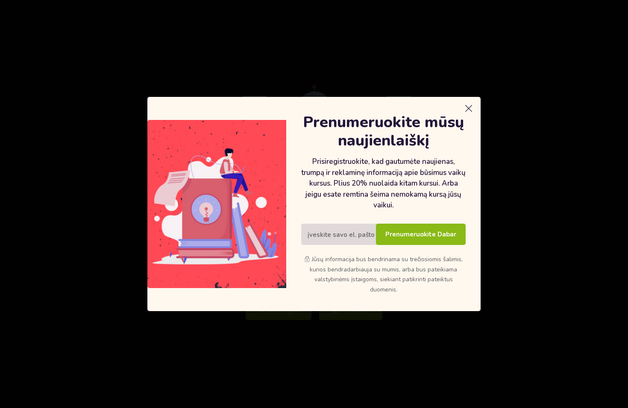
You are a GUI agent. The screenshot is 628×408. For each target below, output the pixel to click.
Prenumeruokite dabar (420, 234)
